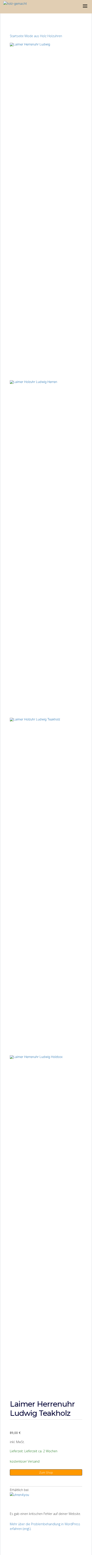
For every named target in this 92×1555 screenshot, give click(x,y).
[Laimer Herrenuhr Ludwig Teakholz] (23, 1499)
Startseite (17, 36)
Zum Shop (46, 1472)
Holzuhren (54, 36)
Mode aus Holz (35, 36)
